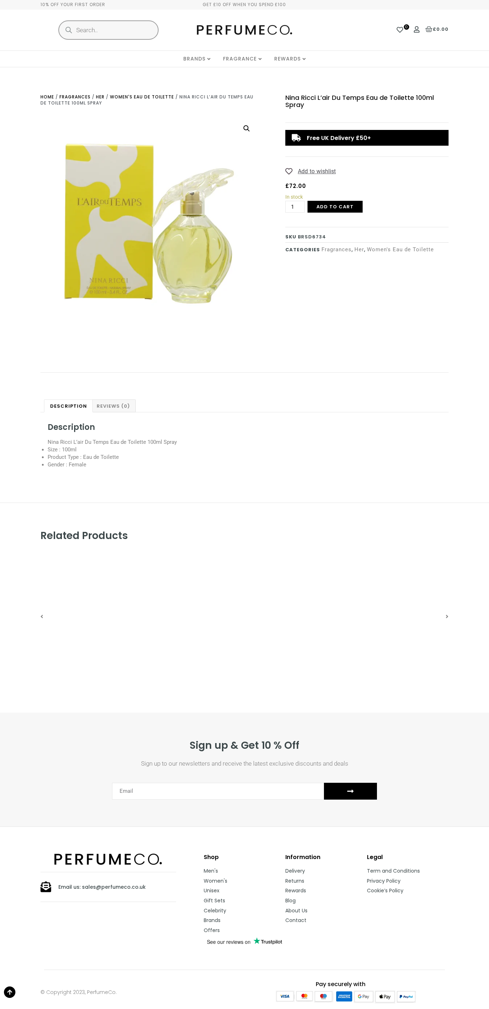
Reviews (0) (113, 406)
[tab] (68, 405)
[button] (41, 616)
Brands (194, 58)
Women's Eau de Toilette (142, 97)
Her (100, 97)
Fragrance (240, 58)
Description (68, 406)
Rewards (287, 58)
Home (47, 97)
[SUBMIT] (350, 791)
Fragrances (75, 97)
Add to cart (335, 206)
